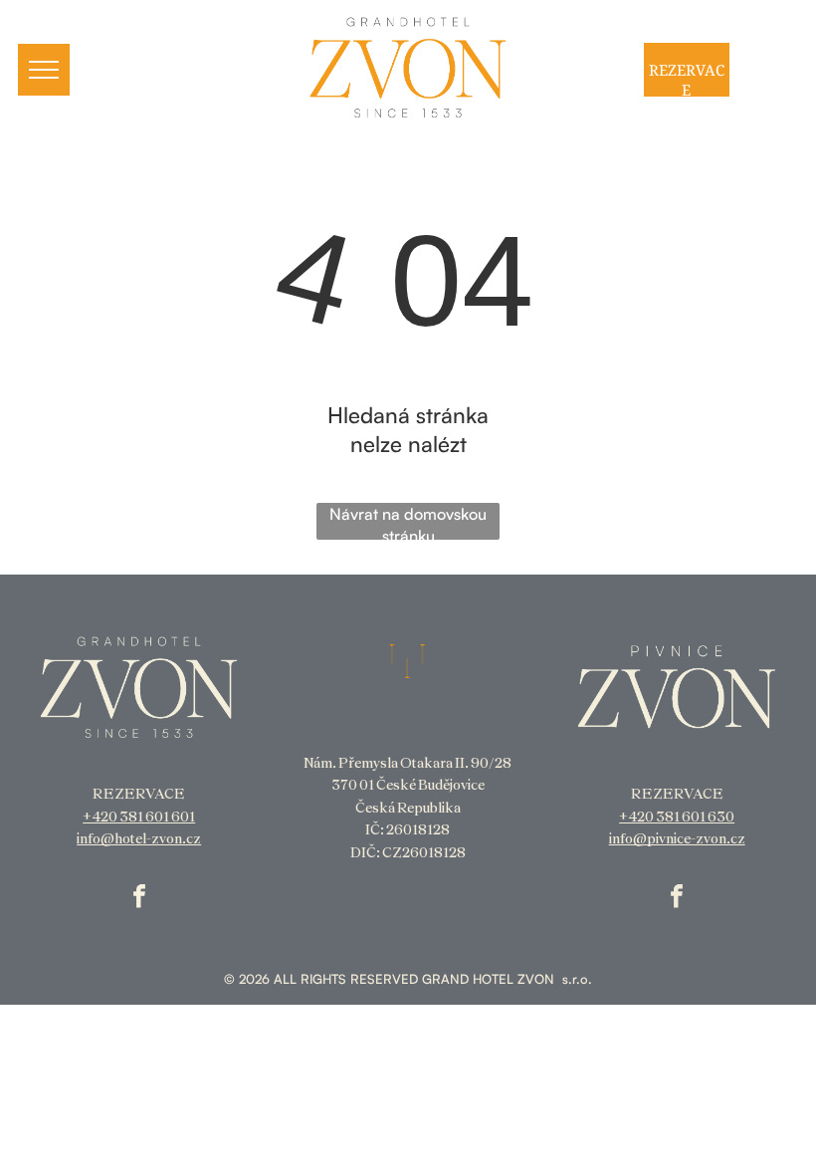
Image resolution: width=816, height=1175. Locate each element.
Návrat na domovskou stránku (408, 522)
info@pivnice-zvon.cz (677, 838)
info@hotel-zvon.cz (139, 838)
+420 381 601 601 (139, 816)
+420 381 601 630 (676, 816)
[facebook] (139, 898)
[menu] (44, 70)
